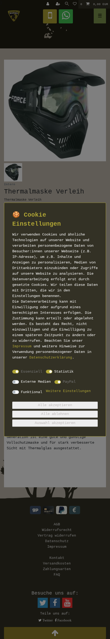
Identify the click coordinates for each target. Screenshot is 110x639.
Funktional (31, 392)
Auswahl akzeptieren (55, 423)
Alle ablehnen (55, 414)
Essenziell (31, 371)
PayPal (69, 382)
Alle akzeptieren (55, 405)
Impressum (22, 346)
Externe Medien (36, 382)
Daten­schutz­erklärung (50, 358)
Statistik (63, 371)
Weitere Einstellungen (68, 391)
